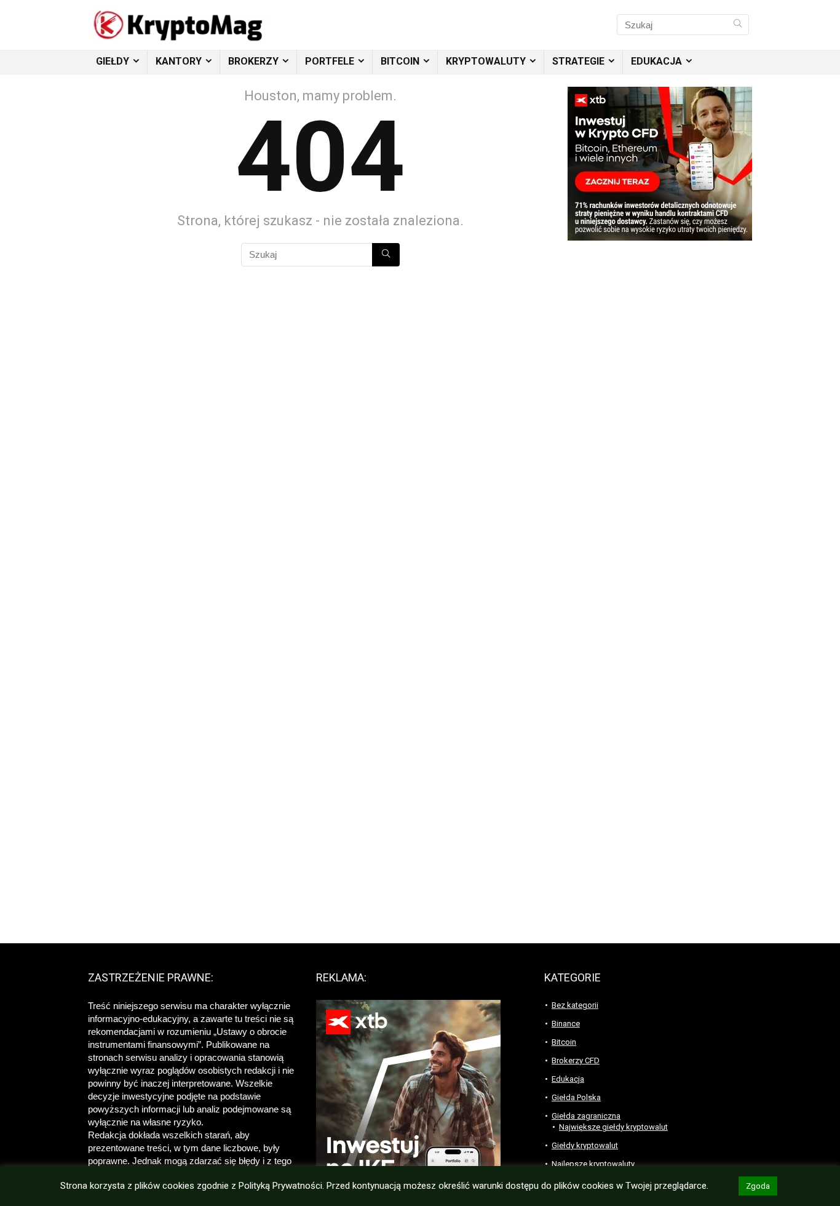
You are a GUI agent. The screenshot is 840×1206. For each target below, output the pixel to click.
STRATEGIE (578, 61)
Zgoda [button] (758, 1186)
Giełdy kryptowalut (585, 1145)
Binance (566, 1023)
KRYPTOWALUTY (486, 61)
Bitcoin (564, 1042)
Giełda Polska (576, 1097)
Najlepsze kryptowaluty (593, 1163)
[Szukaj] (737, 24)
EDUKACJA (656, 61)
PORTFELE (329, 61)
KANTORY (179, 61)
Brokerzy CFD (576, 1060)
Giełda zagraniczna (586, 1115)
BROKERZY (253, 61)
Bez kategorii (575, 1005)
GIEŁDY (112, 61)
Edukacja (568, 1079)
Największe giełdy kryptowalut (613, 1127)
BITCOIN (400, 61)
